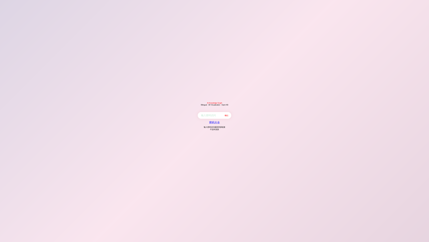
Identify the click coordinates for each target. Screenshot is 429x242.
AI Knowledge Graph (214, 103)
